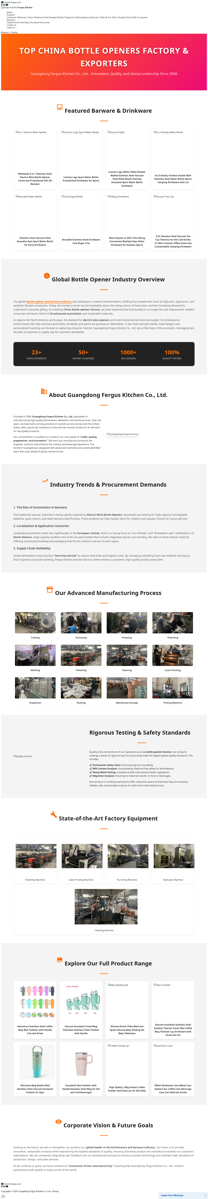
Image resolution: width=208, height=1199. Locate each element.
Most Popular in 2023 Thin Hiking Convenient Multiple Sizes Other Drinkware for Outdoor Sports (127, 241)
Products (11, 15)
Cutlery (30, 17)
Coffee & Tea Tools (108, 17)
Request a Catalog (9, 32)
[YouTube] (7, 5)
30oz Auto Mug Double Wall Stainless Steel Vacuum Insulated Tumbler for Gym (35, 1089)
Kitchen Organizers (65, 17)
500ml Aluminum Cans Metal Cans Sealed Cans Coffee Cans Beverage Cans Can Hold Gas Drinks (173, 1089)
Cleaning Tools (124, 17)
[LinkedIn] (4, 5)
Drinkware (38, 17)
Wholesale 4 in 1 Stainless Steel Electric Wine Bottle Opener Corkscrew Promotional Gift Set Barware (35, 179)
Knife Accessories (139, 17)
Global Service (13, 22)
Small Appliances (82, 17)
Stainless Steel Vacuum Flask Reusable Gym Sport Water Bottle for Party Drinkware (35, 241)
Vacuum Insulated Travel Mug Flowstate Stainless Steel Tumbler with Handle (81, 1030)
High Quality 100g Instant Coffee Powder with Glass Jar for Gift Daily (127, 1089)
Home (9, 12)
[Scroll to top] (3, 1196)
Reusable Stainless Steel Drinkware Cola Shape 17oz (81, 241)
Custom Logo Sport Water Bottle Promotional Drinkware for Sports (81, 179)
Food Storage (50, 17)
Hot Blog (25, 22)
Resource (11, 20)
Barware (94, 17)
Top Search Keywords (40, 22)
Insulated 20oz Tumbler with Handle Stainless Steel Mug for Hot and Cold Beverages (81, 1089)
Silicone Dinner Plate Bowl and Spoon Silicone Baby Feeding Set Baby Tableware (127, 1030)
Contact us (11, 25)
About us (11, 27)
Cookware (11, 17)
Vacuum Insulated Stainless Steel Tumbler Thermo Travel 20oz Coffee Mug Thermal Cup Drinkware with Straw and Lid (173, 1029)
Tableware (21, 17)
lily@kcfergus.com (12, 2)
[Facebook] (2, 5)
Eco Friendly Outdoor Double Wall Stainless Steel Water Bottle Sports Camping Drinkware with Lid (173, 179)
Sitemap (55, 1191)
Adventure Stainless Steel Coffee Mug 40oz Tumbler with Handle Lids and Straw (35, 1030)
